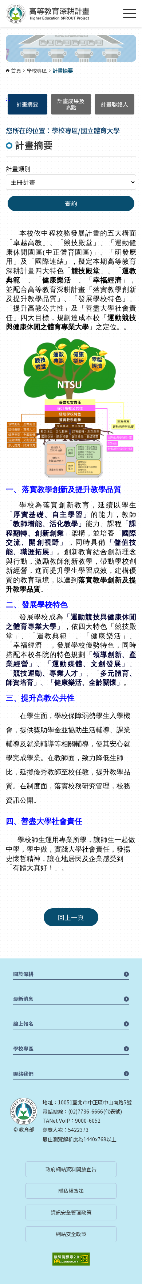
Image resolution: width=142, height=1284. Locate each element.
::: (2, 4)
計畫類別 (18, 168)
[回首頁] (47, 14)
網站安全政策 (71, 1234)
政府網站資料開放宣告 (71, 1169)
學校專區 (37, 70)
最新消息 (23, 998)
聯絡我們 (23, 1073)
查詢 (71, 203)
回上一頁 (71, 917)
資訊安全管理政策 (71, 1212)
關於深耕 (23, 973)
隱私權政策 (71, 1190)
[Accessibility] (71, 1259)
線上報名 (23, 1023)
